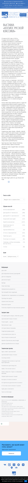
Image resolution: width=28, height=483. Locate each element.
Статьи (5, 246)
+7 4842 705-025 (21, 400)
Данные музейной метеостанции (10, 343)
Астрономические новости (9, 334)
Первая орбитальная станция (9, 376)
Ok (25, 481)
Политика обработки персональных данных (13, 307)
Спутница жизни (6, 358)
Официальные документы (8, 289)
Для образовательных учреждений (11, 273)
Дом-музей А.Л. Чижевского (10, 212)
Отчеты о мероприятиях (9, 233)
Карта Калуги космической (9, 337)
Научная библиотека (8, 229)
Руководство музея (7, 298)
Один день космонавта (8, 389)
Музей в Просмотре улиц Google (10, 340)
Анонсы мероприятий (9, 209)
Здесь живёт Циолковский (9, 351)
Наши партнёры (6, 286)
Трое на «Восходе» (7, 392)
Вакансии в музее (6, 304)
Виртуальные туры (7, 325)
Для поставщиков (6, 276)
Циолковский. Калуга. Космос (9, 318)
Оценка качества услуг (8, 301)
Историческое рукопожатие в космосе (12, 382)
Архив (4, 256)
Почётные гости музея (9, 239)
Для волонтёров (6, 279)
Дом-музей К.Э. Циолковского (11, 215)
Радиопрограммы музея (8, 331)
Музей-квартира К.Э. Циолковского (8, 225)
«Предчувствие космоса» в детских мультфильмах (11, 361)
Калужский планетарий (9, 219)
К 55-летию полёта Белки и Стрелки (11, 385)
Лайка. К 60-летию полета (8, 368)
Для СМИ (4, 270)
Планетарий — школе (7, 322)
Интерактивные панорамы (9, 328)
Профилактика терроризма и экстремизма (13, 295)
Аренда (3, 283)
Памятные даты (7, 236)
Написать (11, 453)
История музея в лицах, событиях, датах (12, 315)
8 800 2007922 (15, 400)
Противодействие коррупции (9, 292)
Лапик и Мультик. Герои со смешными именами (12, 372)
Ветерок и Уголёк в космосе (9, 379)
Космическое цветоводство (9, 365)
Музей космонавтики (8, 222)
